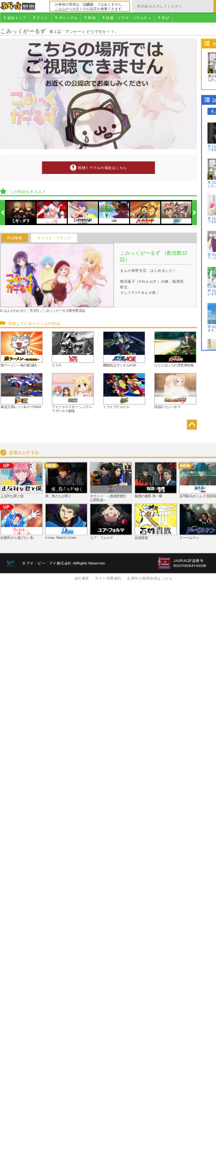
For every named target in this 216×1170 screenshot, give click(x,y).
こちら (60, 9)
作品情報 (14, 238)
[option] (21, 213)
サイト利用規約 (108, 578)
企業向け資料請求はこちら (149, 578)
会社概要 (81, 578)
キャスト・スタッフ (54, 238)
